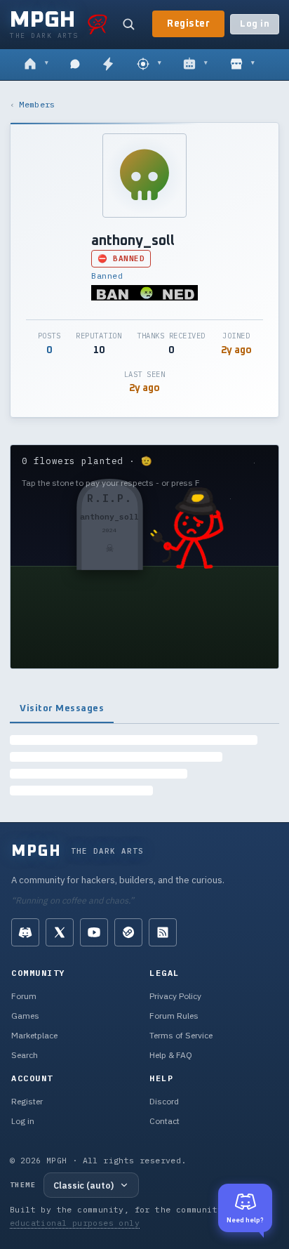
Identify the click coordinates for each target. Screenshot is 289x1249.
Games (25, 1015)
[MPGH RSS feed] (163, 932)
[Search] (128, 24)
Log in (254, 24)
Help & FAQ (170, 1055)
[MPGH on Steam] (128, 932)
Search (24, 1055)
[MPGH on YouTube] (94, 932)
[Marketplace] (242, 64)
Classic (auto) (83, 1185)
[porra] (97, 24)
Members (37, 104)
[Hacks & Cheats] (149, 64)
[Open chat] (75, 64)
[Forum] (36, 64)
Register (188, 24)
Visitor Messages (62, 708)
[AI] (195, 64)
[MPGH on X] (60, 932)
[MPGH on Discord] (25, 932)
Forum (23, 996)
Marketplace (34, 1035)
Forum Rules (174, 1015)
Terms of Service (181, 1035)
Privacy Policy (175, 996)
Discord (164, 1101)
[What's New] (108, 64)
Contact (164, 1121)
